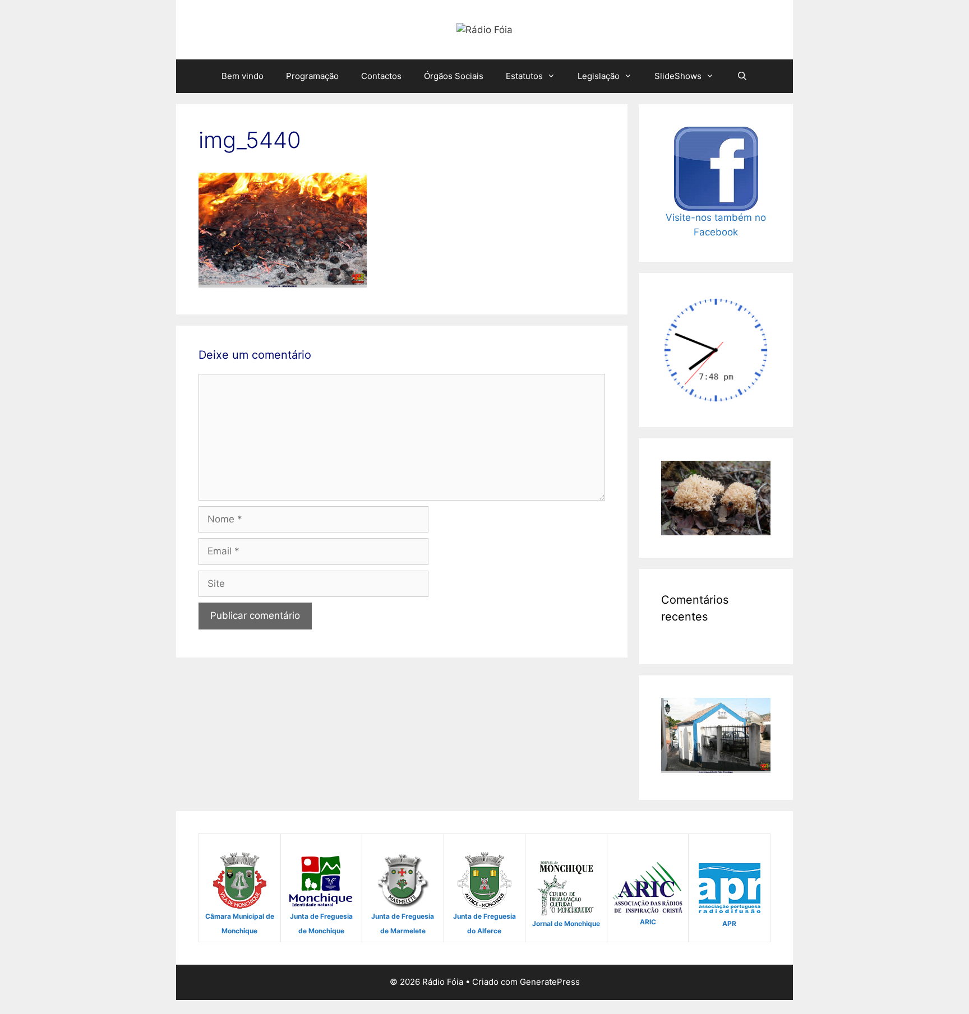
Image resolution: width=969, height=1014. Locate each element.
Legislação (599, 76)
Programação (312, 76)
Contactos (381, 76)
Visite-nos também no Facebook (716, 225)
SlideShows (678, 76)
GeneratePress (550, 981)
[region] (715, 498)
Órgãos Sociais (453, 76)
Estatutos (524, 76)
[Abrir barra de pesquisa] (741, 76)
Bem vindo (243, 76)
